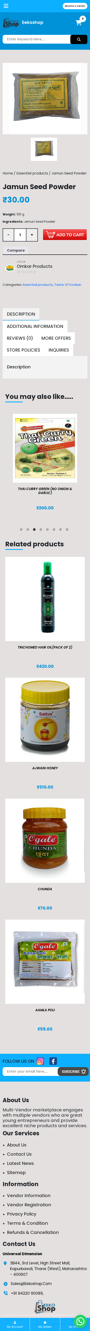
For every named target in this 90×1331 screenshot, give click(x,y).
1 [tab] (22, 530)
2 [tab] (28, 530)
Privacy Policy (21, 1214)
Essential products (32, 173)
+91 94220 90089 (27, 1293)
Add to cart (65, 234)
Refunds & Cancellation (33, 1232)
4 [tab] (42, 530)
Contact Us (19, 1154)
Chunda (45, 889)
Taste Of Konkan (67, 284)
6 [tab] (55, 530)
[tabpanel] (45, 466)
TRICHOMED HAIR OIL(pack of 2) (45, 647)
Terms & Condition (27, 1223)
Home (8, 173)
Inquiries (58, 350)
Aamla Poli (45, 1010)
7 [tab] (61, 530)
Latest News (20, 1163)
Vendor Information (28, 1195)
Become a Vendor (75, 6)
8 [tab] (68, 530)
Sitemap (16, 1172)
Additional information (35, 326)
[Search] (78, 39)
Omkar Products (34, 266)
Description (21, 314)
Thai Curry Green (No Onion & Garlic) (45, 491)
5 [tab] (48, 530)
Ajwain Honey (45, 768)
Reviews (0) (20, 338)
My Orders (45, 1327)
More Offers (56, 338)
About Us (16, 1145)
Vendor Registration (29, 1205)
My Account (15, 1327)
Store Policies (23, 350)
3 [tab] (35, 530)
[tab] (21, 314)
